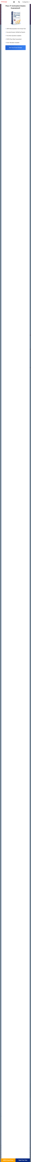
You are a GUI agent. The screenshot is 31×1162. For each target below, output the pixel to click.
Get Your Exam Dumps (15, 47)
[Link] (4, 2)
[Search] (19, 2)
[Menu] (14, 2)
